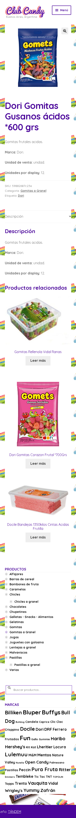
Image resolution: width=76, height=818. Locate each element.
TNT (49, 777)
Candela (31, 722)
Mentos (44, 754)
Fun (25, 738)
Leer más (38, 360)
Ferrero (60, 729)
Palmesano (56, 762)
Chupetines (18, 612)
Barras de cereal (22, 579)
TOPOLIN (58, 776)
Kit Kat (31, 747)
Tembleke (24, 776)
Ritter (65, 769)
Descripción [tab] (14, 216)
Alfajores (16, 574)
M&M (32, 755)
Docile (27, 729)
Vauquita (37, 783)
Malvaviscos (18, 652)
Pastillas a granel (27, 665)
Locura (59, 747)
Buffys (51, 712)
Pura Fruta (44, 769)
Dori (21, 196)
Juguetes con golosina (27, 642)
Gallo (34, 739)
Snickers (10, 776)
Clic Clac (56, 722)
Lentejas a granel (23, 647)
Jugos (14, 637)
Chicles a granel (26, 602)
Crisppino (12, 730)
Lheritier (45, 746)
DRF (48, 729)
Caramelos (18, 589)
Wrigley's (14, 790)
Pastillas (16, 657)
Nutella (20, 762)
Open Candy (37, 762)
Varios (14, 670)
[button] (64, 31)
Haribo (58, 738)
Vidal (53, 783)
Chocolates (18, 607)
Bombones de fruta (24, 584)
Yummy (31, 790)
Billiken (13, 712)
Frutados (12, 739)
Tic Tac (39, 777)
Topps (9, 784)
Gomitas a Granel (33, 191)
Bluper (32, 712)
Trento (21, 783)
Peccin (25, 770)
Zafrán (47, 790)
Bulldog (20, 722)
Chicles (15, 594)
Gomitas (16, 627)
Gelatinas (17, 622)
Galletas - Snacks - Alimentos (31, 617)
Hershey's (15, 746)
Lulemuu (16, 754)
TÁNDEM (14, 812)
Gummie (44, 739)
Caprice (44, 721)
